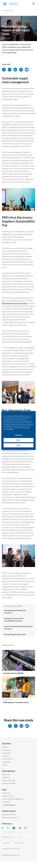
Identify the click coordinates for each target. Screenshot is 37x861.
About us (5, 747)
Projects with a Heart (8, 780)
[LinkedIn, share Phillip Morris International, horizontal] (21, 726)
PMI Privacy (6, 777)
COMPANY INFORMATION (11, 848)
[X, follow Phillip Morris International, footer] (8, 828)
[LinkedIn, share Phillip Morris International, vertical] (15, 70)
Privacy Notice (9, 429)
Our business (6, 750)
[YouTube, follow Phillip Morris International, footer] (14, 828)
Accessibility (6, 802)
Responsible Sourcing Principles (14, 303)
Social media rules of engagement (12, 799)
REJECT (18, 440)
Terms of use (6, 793)
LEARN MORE (18, 435)
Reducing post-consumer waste (16, 702)
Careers (4, 765)
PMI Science (6, 774)
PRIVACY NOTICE (8, 837)
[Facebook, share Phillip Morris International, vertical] (4, 70)
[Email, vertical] (27, 70)
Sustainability (8, 699)
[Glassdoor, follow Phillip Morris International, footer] (25, 828)
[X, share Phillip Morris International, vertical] (9, 70)
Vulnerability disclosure (9, 814)
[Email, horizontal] (27, 726)
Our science (6, 756)
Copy (21, 70)
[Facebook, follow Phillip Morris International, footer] (2, 828)
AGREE (18, 445)
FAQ (20, 837)
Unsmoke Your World (8, 783)
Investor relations (7, 759)
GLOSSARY (6, 843)
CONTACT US (19, 843)
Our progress (6, 753)
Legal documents (7, 796)
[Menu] (33, 4)
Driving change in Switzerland (14, 634)
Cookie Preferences (9, 805)
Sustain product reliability (13, 673)
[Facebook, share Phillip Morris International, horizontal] (10, 726)
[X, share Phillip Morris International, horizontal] (16, 726)
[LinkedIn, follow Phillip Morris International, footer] (20, 828)
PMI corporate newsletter (10, 817)
